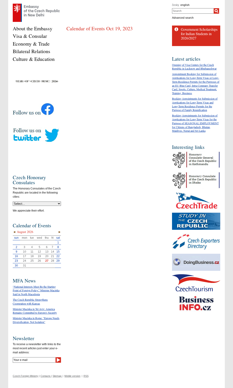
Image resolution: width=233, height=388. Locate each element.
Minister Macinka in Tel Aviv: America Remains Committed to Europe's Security (35, 311)
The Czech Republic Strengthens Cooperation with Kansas (30, 301)
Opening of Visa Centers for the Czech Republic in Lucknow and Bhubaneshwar (194, 66)
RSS (86, 376)
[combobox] (193, 11)
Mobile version (72, 376)
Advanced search (183, 17)
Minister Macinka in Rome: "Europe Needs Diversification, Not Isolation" (36, 320)
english (185, 5)
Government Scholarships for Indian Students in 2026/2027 (199, 33)
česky (175, 5)
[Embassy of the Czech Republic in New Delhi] (36, 4)
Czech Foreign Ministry (25, 376)
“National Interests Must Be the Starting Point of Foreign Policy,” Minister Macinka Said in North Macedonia (36, 290)
